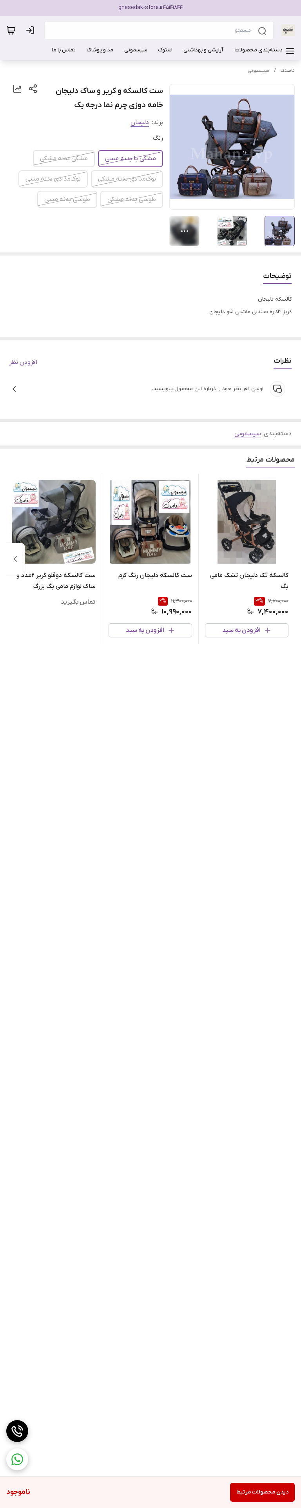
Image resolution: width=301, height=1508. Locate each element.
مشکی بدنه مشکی (64, 158)
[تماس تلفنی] (17, 1431)
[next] (15, 559)
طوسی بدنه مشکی (131, 199)
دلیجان (140, 122)
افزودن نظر (23, 362)
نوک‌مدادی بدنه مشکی (127, 179)
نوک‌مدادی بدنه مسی (53, 179)
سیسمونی (258, 71)
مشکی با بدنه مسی (130, 158)
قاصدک (288, 71)
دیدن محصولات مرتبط (262, 1492)
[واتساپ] (17, 1459)
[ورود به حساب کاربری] (31, 30)
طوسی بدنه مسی (67, 199)
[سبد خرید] (11, 30)
